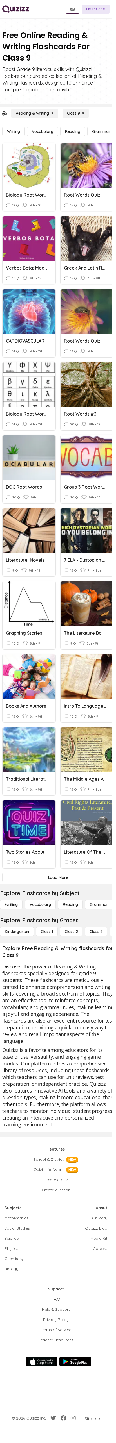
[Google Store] (75, 1361)
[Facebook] (63, 1418)
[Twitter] (53, 1418)
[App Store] (41, 1361)
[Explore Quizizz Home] (15, 9)
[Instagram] (73, 1418)
